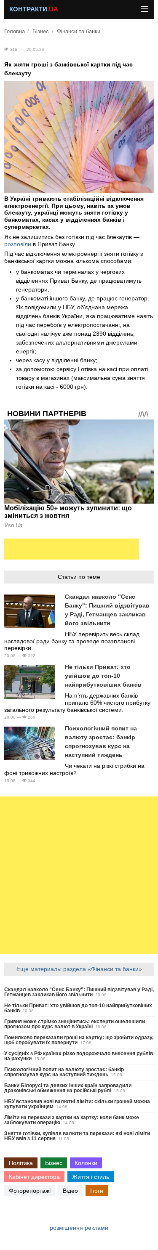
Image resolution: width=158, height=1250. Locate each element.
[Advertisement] (71, 549)
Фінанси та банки (78, 32)
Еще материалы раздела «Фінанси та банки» (79, 969)
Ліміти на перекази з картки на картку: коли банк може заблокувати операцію (71, 1120)
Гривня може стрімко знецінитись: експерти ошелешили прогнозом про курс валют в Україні (74, 1024)
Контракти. (33, 9)
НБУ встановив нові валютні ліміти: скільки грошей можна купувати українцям (77, 1104)
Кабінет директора (34, 1176)
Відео (70, 1190)
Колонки (86, 1163)
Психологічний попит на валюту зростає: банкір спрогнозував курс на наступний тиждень (64, 1072)
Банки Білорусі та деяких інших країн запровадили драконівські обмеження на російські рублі (67, 1088)
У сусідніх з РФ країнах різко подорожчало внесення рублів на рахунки (78, 1056)
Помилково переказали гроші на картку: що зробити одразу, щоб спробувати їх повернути (78, 1040)
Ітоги (96, 1190)
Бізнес (40, 32)
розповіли (17, 244)
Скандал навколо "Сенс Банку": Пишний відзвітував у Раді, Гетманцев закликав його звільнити (79, 992)
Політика (21, 1163)
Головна (14, 32)
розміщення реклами (79, 1227)
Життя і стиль (90, 1176)
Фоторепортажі (30, 1190)
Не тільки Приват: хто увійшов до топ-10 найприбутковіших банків (103, 675)
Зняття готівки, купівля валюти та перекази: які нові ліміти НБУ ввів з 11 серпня (77, 1136)
